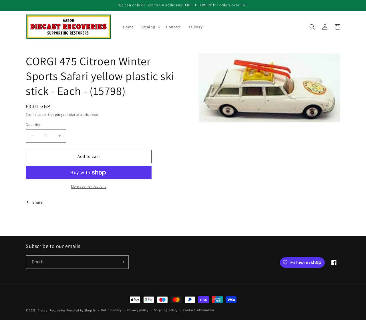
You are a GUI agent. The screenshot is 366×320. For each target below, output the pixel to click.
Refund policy (111, 310)
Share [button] (37, 202)
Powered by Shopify (81, 310)
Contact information (198, 310)
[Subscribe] (122, 262)
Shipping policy (166, 310)
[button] (150, 27)
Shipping (55, 114)
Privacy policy (137, 310)
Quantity (33, 124)
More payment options (88, 186)
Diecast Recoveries (51, 310)
